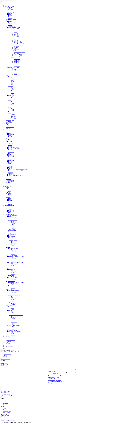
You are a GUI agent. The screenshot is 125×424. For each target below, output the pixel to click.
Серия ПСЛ (16, 37)
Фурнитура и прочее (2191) (55, 381)
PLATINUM (11, 160)
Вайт (15, 69)
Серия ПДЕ (16, 33)
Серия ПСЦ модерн (18, 42)
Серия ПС (16, 34)
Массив (10, 111)
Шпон (9, 113)
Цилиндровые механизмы (11, 330)
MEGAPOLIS (11, 154)
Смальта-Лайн (17, 62)
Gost (12, 96)
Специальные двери (9, 205)
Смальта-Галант (17, 60)
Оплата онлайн (6, 412)
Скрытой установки (12, 277)
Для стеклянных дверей (11, 230)
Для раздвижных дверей (13, 231)
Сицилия (10, 13)
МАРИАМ (13, 50)
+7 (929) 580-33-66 (15, 351)
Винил (9, 100)
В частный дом (9, 177)
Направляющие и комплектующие (16, 282)
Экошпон (8, 128)
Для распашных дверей (13, 233)
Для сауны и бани (10, 206)
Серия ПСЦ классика (18, 41)
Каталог (5, 355)
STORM (10, 163)
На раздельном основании (14, 295)
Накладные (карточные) (13, 269)
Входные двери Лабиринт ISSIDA (16, 170)
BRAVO (7, 75)
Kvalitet (10, 21)
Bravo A (12, 77)
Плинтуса (6, 336)
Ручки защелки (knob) (10, 305)
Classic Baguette (11, 22)
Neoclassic (13, 82)
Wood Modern (14, 118)
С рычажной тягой (12, 220)
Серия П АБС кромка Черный (20, 30)
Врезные (10, 216)
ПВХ (7, 124)
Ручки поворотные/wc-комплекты (15, 262)
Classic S (10, 25)
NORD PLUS (11, 156)
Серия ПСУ (16, 40)
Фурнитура (5, 403)
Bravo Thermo (11, 134)
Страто (15, 73)
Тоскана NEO (11, 12)
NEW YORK (11, 155)
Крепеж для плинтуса (10, 340)
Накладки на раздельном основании (16, 256)
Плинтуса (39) (52, 383)
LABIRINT (8, 140)
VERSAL (10, 168)
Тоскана (10, 11)
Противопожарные (10, 208)
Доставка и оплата (7, 354)
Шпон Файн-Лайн (10, 127)
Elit (11, 115)
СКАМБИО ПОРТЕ (10, 26)
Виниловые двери (10, 120)
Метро (4, 404)
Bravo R (10, 133)
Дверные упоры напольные (14, 319)
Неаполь (10, 15)
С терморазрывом (10, 180)
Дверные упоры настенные (14, 325)
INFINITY (10, 150)
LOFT (9, 153)
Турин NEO (11, 9)
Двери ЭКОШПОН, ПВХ (14, 27)
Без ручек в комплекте (13, 248)
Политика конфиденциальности (8, 420)
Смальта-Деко (17, 61)
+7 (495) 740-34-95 (6, 351)
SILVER (10, 162)
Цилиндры (10, 237)
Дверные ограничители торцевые (15, 315)
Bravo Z (10, 136)
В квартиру (8, 176)
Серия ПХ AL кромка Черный (20, 45)
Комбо (15, 70)
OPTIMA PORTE (9, 7)
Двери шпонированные (13, 67)
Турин (9, 8)
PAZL (9, 157)
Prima (12, 83)
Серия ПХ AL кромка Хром (20, 43)
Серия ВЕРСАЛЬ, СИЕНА (19, 52)
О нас (4, 408)
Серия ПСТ (16, 39)
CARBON (10, 146)
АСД (7, 138)
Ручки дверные (11, 236)
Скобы (9, 302)
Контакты (5, 356)
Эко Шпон (10, 86)
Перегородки (11, 16)
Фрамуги (10, 18)
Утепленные (8, 184)
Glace (12, 98)
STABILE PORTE (15, 46)
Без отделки (11, 210)
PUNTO (13, 224)
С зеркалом (8, 179)
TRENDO (10, 165)
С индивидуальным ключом (14, 331)
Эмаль (9, 107)
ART (9, 142)
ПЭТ (9, 76)
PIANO (10, 159)
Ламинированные (10, 122)
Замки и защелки (12, 234)
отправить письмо (5, 415)
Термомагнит (11, 174)
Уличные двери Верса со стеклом (15, 175)
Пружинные (11, 275)
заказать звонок (4, 363)
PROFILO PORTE (15, 28)
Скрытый (8, 337)
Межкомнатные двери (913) (55, 375)
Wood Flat (13, 117)
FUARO (13, 223)
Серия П (15, 29)
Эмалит (7, 201)
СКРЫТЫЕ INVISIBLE (11, 19)
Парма (9, 14)
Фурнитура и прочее (9, 214)
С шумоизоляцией (10, 181)
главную (55, 373)
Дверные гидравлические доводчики (14, 218)
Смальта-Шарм (17, 66)
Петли (9, 235)
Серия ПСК (16, 36)
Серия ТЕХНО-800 (18, 54)
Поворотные (11, 306)
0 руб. (3, 360)
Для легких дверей (12, 240)
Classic (12, 80)
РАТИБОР (8, 139)
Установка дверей (8, 346)
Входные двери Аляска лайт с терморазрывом (18, 169)
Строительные (9, 209)
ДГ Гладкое (16, 47)
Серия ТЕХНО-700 (18, 53)
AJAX (12, 221)
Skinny (12, 94)
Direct (12, 97)
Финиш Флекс (11, 95)
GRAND (10, 149)
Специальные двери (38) (54, 380)
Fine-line (13, 114)
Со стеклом (8, 182)
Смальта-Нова (17, 63)
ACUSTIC (10, 141)
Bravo (12, 108)
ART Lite (10, 23)
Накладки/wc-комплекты (11, 255)
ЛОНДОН (10, 172)
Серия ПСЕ (16, 35)
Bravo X (13, 79)
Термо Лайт (11, 173)
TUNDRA (10, 166)
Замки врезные (9, 238)
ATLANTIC (11, 143)
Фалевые (10, 310)
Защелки (8, 247)
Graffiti (12, 81)
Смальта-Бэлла (17, 59)
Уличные (8, 183)
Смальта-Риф (16, 64)
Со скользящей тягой (13, 225)
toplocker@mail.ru (6, 394)
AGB (12, 241)
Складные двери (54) (53, 378)
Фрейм (15, 74)
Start (12, 102)
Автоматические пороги (11, 215)
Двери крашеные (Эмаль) (14, 56)
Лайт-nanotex (16, 49)
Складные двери (8, 186)
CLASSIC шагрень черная (14, 148)
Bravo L (10, 199)
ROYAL (10, 161)
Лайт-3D (15, 48)
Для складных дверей (10, 229)
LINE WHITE (11, 152)
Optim (9, 135)
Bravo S (12, 90)
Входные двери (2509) (54, 377)
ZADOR (7, 20)
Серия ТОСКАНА (18, 55)
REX (7, 131)
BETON (10, 145)
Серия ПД (16, 32)
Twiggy (12, 84)
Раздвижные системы (10, 281)
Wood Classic (14, 116)
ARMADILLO (14, 217)
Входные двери (8, 129)
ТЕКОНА (13, 57)
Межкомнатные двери (9, 6)
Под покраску (9, 341)
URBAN (10, 167)
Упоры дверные (9, 313)
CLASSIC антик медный (13, 147)
